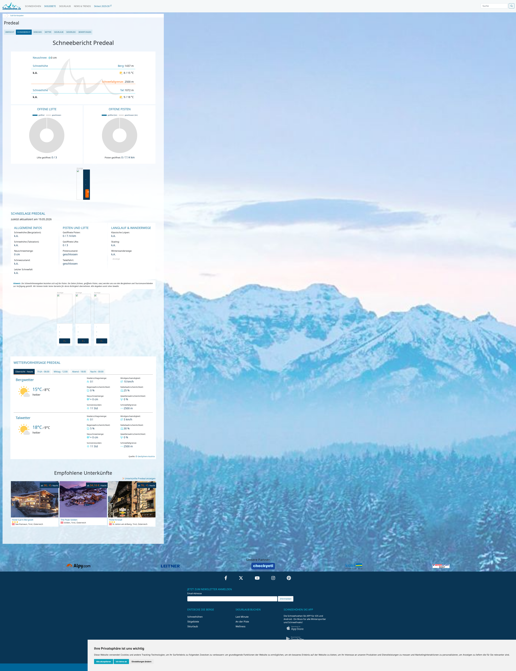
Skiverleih (71, 32)
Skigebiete (50, 6)
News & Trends (82, 6)
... (5, 15)
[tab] (24, 372)
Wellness (240, 626)
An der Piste (242, 621)
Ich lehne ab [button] (121, 661)
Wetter (48, 32)
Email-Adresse (194, 593)
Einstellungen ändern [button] (141, 661)
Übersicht (9, 32)
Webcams (37, 32)
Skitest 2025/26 (102, 6)
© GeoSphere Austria (145, 456)
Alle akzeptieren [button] (103, 661)
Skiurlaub (65, 6)
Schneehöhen (33, 6)
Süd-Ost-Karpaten (17, 15)
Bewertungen (85, 32)
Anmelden (286, 598)
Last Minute (242, 616)
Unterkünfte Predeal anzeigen (140, 478)
